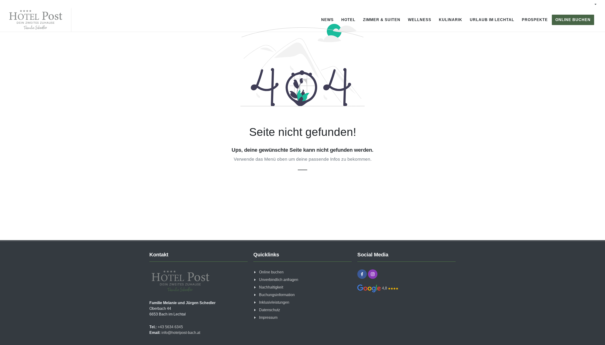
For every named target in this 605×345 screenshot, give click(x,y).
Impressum (268, 317)
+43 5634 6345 (170, 327)
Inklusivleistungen (274, 302)
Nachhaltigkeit (271, 287)
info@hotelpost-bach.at (180, 333)
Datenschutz (269, 310)
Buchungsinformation (277, 295)
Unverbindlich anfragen (278, 280)
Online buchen (271, 272)
